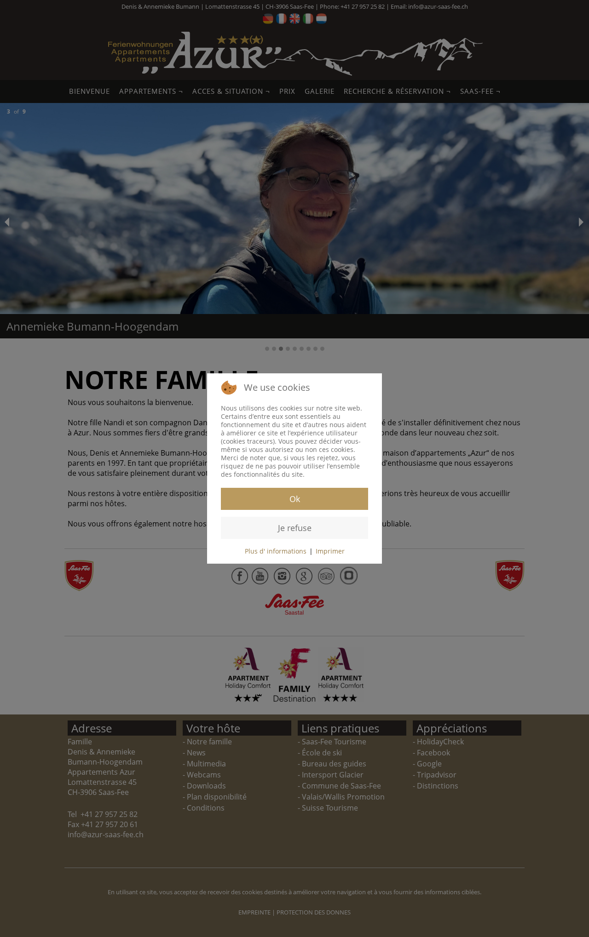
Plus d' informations (275, 551)
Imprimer (330, 551)
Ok (294, 498)
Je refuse (295, 527)
